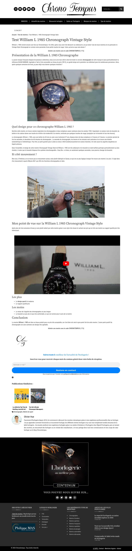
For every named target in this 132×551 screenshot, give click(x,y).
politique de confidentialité (70, 374)
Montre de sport (28, 412)
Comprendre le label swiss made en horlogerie (107, 537)
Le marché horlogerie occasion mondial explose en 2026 (107, 516)
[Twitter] (24, 9)
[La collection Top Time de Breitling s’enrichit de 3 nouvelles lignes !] (19, 395)
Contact (101, 548)
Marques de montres (90, 21)
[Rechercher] (121, 9)
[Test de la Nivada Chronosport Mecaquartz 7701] (36, 395)
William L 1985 (23, 322)
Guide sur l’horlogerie (73, 21)
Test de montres (23, 35)
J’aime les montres (17, 514)
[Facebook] (20, 9)
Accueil (14, 35)
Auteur (119, 548)
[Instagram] (16, 9)
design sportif (22, 301)
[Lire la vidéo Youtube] (66, 263)
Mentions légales (110, 548)
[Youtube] (29, 9)
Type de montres (106, 21)
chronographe (87, 60)
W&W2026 (24, 21)
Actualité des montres (38, 21)
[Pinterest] (33, 9)
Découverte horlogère (56, 21)
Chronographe (18, 412)
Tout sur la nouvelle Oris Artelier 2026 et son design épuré (107, 527)
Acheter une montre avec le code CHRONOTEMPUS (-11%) (66, 51)
